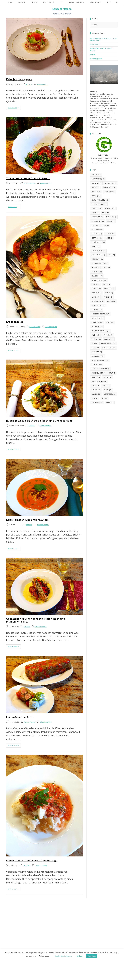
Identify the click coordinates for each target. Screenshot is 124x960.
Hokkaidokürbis (99, 263)
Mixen (111, 301)
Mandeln (107, 297)
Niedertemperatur (100, 314)
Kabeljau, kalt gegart (19, 79)
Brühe (96, 196)
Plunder (107, 335)
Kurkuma (96, 293)
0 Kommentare (43, 84)
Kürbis (109, 293)
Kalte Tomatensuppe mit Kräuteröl (28, 519)
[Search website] (117, 2)
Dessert (97, 208)
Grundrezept (98, 251)
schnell (97, 365)
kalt (106, 267)
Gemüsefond (98, 242)
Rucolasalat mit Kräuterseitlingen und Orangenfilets (39, 420)
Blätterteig (109, 187)
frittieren (97, 230)
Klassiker (97, 276)
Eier (105, 213)
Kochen (29, 84)
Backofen (110, 183)
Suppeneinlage (99, 381)
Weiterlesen (14, 107)
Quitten (96, 339)
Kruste (96, 289)
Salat (95, 348)
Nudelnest (97, 318)
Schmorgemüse (100, 360)
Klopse (96, 284)
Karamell (97, 272)
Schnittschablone (101, 369)
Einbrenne (97, 217)
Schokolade (98, 373)
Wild (95, 398)
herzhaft (97, 259)
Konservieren (29, 183)
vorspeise (109, 394)
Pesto (109, 322)
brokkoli (109, 192)
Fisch (95, 225)
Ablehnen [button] (79, 956)
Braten (96, 192)
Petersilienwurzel (100, 331)
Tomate (96, 390)
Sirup (112, 373)
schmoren (98, 356)
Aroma (96, 175)
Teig (105, 386)
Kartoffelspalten (96, 58)
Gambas (110, 234)
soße (96, 377)
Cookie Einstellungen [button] (63, 956)
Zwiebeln (97, 402)
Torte (107, 390)
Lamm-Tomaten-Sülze (19, 717)
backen (96, 183)
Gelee (108, 238)
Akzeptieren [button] (91, 956)
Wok (104, 398)
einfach (111, 217)
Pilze (95, 335)
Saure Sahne (108, 348)
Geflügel (97, 238)
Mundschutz (98, 305)
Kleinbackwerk (99, 280)
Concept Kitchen (62, 8)
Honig (95, 267)
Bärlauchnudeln (100, 200)
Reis (94, 343)
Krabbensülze (14, 321)
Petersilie (97, 327)
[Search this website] (104, 25)
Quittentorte (94, 44)
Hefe (112, 255)
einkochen (98, 221)
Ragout (108, 339)
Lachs (95, 297)
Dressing (110, 208)
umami (96, 394)
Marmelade (98, 301)
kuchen (109, 289)
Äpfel (109, 402)
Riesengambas (108, 343)
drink (95, 213)
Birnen (96, 187)
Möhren (97, 310)
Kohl (106, 284)
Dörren (92, 55)
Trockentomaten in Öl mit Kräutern (28, 178)
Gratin (96, 246)
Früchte (97, 234)
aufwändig (98, 179)
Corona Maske (99, 204)
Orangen (97, 322)
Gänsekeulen (98, 255)
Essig (110, 221)
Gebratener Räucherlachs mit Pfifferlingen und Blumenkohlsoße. (35, 620)
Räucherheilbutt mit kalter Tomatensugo (31, 860)
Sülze (95, 386)
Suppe (108, 377)
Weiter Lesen (44, 956)
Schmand (97, 352)
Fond (105, 225)
